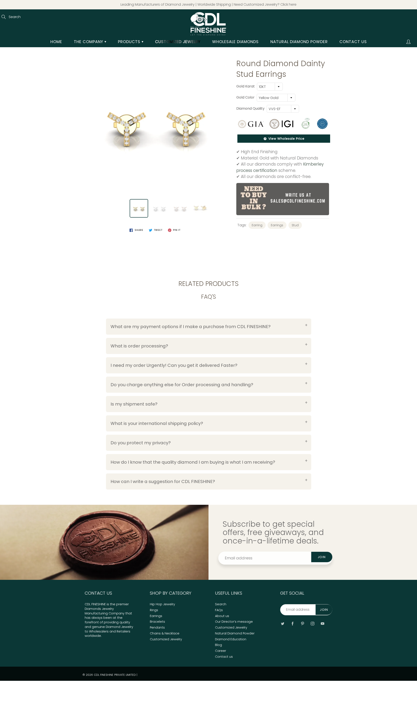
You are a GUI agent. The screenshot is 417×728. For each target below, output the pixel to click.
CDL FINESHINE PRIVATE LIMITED (115, 675)
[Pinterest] (302, 623)
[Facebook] (292, 623)
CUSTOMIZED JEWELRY (177, 41)
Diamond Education (230, 639)
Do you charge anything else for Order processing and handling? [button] (182, 385)
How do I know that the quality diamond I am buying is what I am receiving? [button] (193, 462)
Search (220, 604)
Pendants (157, 627)
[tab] (208, 326)
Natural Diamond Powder (299, 41)
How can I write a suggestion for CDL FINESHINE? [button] (163, 481)
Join (322, 557)
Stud (295, 225)
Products (130, 41)
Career (220, 651)
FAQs (219, 610)
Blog (218, 645)
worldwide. (93, 636)
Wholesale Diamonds (235, 41)
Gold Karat (245, 86)
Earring (257, 225)
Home (56, 41)
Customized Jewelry (166, 639)
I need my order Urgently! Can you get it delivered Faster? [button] (174, 365)
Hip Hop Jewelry (162, 604)
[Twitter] (282, 623)
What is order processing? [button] (139, 346)
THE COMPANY (89, 41)
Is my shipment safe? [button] (134, 404)
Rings (154, 610)
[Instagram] (312, 623)
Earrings (277, 225)
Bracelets (157, 621)
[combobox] (270, 87)
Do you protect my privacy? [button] (141, 443)
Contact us (353, 41)
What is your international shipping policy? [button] (157, 423)
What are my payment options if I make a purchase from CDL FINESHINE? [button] (191, 327)
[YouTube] (322, 623)
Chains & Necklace (164, 633)
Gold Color (245, 97)
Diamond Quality (250, 108)
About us (222, 616)
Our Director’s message (234, 621)
